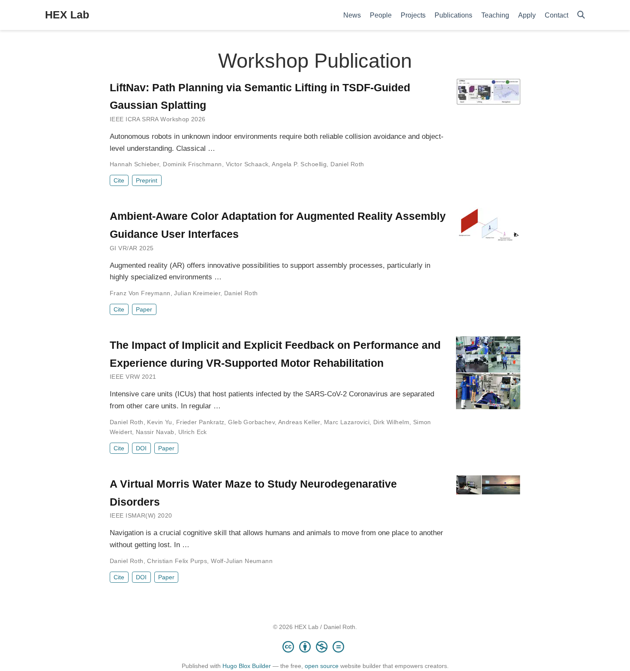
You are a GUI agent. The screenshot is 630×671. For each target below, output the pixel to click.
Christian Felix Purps (177, 560)
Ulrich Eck (192, 431)
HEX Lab (67, 15)
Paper (144, 309)
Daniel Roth (347, 164)
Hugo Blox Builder (246, 665)
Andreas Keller (299, 422)
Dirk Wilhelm (391, 422)
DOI (141, 448)
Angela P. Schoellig (299, 164)
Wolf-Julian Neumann (242, 560)
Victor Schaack (247, 164)
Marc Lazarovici (346, 422)
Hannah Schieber (134, 164)
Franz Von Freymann (140, 293)
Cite (119, 180)
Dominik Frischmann (192, 164)
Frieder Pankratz (200, 422)
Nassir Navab (155, 431)
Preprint (146, 180)
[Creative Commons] (315, 646)
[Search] (581, 15)
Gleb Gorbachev (251, 422)
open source (322, 665)
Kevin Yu (159, 422)
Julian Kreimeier (197, 293)
